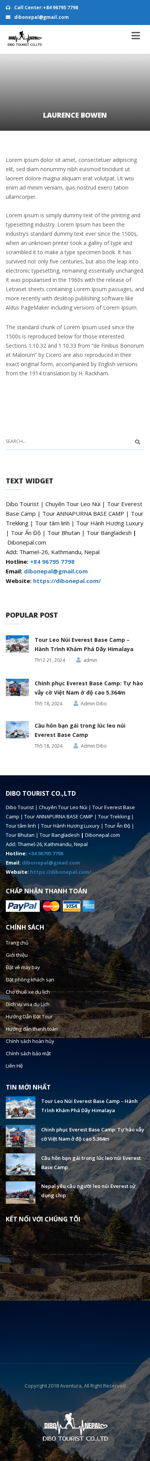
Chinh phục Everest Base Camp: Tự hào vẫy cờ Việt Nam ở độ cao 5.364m (89, 688)
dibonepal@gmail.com (41, 17)
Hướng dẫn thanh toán (30, 1028)
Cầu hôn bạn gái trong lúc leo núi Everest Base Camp (80, 730)
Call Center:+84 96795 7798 (45, 7)
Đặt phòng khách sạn (29, 979)
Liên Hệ (14, 1065)
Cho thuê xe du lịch (26, 991)
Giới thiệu (16, 954)
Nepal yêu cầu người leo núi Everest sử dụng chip (88, 1191)
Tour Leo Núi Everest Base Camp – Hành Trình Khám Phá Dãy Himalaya (84, 644)
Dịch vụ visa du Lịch (27, 1004)
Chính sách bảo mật (27, 1053)
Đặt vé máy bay (22, 967)
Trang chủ (16, 942)
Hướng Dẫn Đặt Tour (28, 1016)
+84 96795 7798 (52, 561)
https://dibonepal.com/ (67, 581)
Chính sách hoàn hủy (28, 1041)
